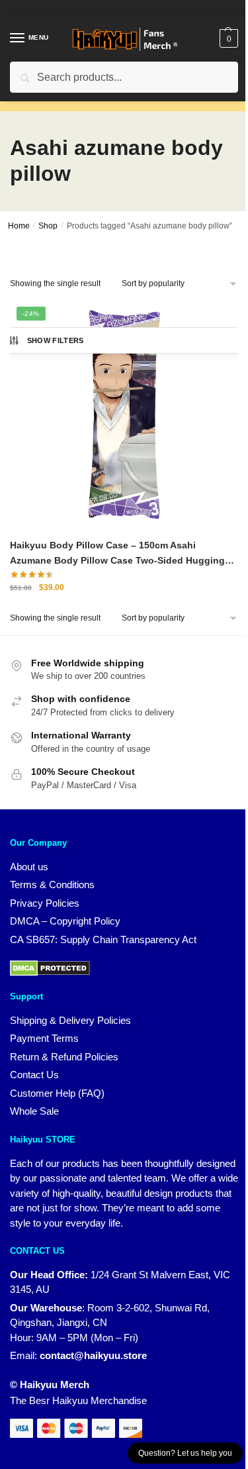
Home (19, 225)
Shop (48, 225)
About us (29, 866)
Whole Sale (34, 1111)
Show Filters (55, 340)
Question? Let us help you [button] (185, 1453)
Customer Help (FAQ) (57, 1093)
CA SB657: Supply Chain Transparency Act (103, 939)
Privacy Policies (44, 903)
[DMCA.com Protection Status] (50, 967)
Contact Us (34, 1074)
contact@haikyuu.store (93, 1355)
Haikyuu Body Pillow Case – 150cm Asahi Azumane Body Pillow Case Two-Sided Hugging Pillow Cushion (117, 554)
